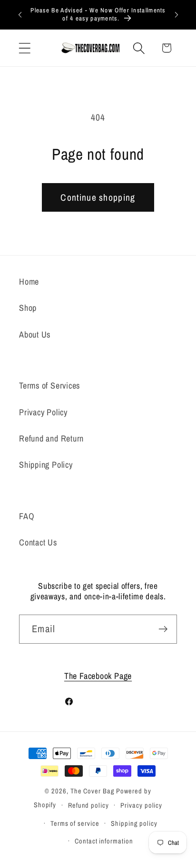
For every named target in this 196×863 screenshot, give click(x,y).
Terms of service (74, 823)
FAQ (26, 516)
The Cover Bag (92, 790)
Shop (28, 308)
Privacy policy (141, 805)
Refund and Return (51, 438)
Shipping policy (134, 823)
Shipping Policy (46, 465)
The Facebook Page (98, 676)
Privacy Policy (43, 412)
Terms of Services (49, 385)
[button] (24, 48)
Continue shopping (97, 197)
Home (29, 282)
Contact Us (38, 542)
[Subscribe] (162, 629)
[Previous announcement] (20, 14)
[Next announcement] (176, 14)
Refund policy (88, 805)
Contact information (104, 840)
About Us (34, 334)
